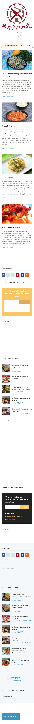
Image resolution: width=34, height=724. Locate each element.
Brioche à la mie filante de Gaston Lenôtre (20, 367)
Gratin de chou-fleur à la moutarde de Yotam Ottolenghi (22, 388)
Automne (8, 519)
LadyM (3, 97)
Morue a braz (7, 178)
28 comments (16, 666)
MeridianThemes (24, 706)
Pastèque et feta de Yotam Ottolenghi (20, 378)
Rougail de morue (9, 126)
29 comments (27, 655)
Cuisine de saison (10, 516)
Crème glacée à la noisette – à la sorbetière (22, 410)
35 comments (16, 371)
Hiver (14, 519)
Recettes (19, 516)
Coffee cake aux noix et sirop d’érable (21, 399)
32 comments (26, 413)
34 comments (16, 403)
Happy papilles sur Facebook (13, 670)
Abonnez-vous (10, 716)
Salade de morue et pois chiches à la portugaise (17, 75)
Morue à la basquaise (11, 227)
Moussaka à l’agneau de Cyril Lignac (21, 661)
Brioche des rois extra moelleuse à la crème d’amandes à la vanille (19, 651)
